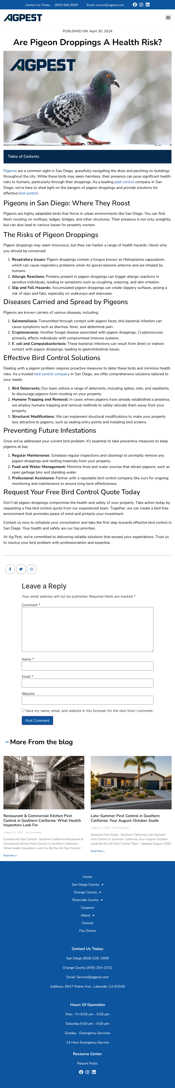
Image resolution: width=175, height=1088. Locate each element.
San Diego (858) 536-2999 (87, 958)
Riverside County (85, 900)
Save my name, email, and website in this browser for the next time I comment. (89, 710)
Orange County (85, 892)
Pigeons (10, 170)
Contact (87, 923)
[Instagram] (141, 5)
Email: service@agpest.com (105, 5)
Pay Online (87, 931)
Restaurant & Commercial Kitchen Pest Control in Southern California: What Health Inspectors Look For (42, 820)
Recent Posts (87, 1063)
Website (28, 693)
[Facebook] (135, 5)
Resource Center (87, 1053)
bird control (28, 193)
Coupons (87, 908)
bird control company (52, 373)
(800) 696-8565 (66, 5)
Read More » (10, 855)
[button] (168, 17)
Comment (31, 605)
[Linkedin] (148, 5)
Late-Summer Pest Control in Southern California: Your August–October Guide (125, 818)
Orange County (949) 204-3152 (87, 967)
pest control (124, 181)
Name (28, 659)
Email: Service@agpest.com (87, 977)
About (85, 915)
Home (87, 877)
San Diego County (85, 884)
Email (27, 676)
